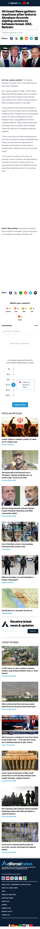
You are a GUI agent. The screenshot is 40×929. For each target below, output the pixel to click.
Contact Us (6, 915)
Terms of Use (6, 908)
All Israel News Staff (9, 480)
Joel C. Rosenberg (8, 745)
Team (3, 891)
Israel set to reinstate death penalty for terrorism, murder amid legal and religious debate (19, 847)
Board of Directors (9, 894)
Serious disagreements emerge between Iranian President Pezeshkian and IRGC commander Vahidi (18, 510)
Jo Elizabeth (6, 549)
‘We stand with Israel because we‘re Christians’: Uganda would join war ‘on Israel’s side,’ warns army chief (17, 475)
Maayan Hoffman (8, 582)
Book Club (5, 901)
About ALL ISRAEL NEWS (10, 888)
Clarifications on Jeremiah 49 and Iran (17, 610)
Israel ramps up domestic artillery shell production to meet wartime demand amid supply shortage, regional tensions (19, 775)
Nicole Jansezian (8, 444)
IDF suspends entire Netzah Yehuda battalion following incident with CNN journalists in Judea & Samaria (20, 811)
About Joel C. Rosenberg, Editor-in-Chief (16, 884)
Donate (4, 905)
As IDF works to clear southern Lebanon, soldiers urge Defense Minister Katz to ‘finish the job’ (20, 670)
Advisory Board (7, 898)
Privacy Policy (7, 911)
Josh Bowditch (7, 613)
